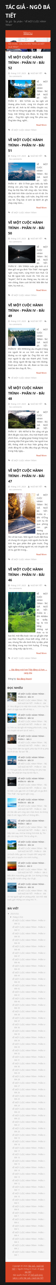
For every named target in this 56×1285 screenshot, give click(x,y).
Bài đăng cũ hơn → (38, 669)
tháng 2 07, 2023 (18, 73)
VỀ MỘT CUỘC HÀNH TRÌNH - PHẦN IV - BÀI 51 (26, 145)
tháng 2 (16, 917)
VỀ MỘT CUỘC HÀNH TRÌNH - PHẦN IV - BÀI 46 (26, 574)
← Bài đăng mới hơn (18, 669)
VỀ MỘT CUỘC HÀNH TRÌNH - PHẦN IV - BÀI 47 (26, 475)
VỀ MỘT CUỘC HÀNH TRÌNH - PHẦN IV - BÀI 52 (26, 62)
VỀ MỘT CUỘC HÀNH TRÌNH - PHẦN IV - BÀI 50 (26, 227)
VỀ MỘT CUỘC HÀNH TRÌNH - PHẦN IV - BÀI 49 (26, 310)
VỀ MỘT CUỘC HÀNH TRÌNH (23, 130)
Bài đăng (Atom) (24, 678)
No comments (15, 76)
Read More (41, 125)
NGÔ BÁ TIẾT (36, 73)
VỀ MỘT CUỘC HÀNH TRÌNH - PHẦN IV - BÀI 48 (26, 393)
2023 (12, 913)
